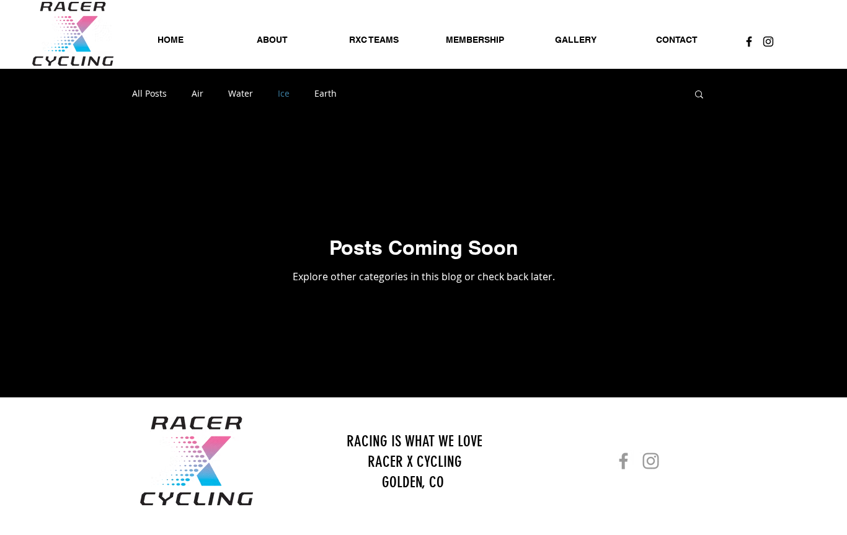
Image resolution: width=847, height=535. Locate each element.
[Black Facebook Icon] (749, 41)
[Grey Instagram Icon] (651, 461)
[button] (699, 95)
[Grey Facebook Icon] (623, 461)
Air (197, 93)
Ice (284, 93)
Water (240, 93)
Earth (325, 93)
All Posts (149, 93)
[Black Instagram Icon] (768, 41)
